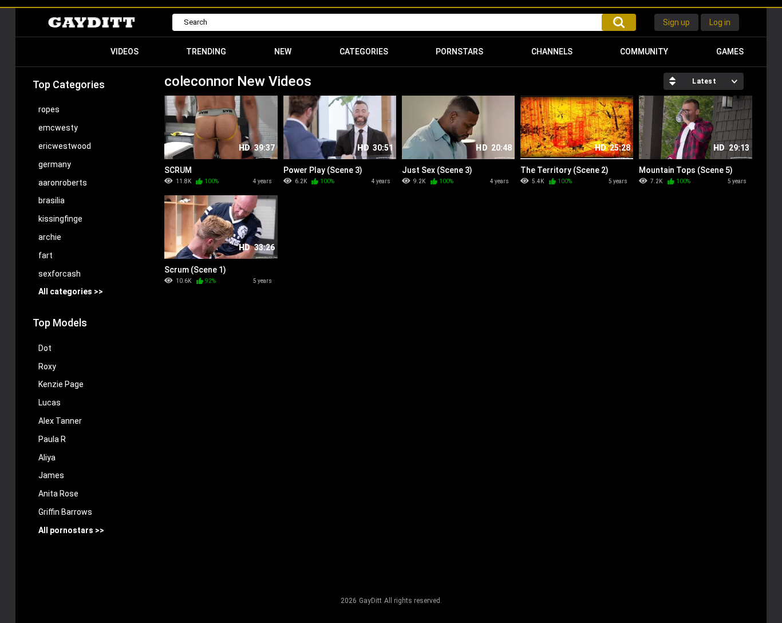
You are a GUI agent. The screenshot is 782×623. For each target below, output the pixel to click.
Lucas (49, 402)
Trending (206, 51)
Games (730, 51)
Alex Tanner (60, 420)
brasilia (51, 200)
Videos (124, 51)
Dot (45, 348)
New (282, 51)
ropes (49, 109)
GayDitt (370, 601)
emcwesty (58, 127)
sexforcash (59, 273)
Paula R (52, 439)
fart (45, 255)
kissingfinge (60, 218)
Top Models (60, 323)
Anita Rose (58, 493)
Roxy (47, 366)
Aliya (47, 457)
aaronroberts (62, 182)
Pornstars (459, 51)
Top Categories (69, 84)
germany (54, 164)
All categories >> (70, 291)
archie (49, 237)
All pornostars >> (71, 530)
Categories (363, 51)
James (51, 475)
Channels (551, 51)
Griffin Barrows (65, 511)
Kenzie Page (61, 384)
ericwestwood (64, 146)
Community (644, 51)
